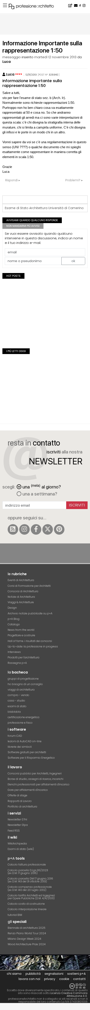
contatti (79, 979)
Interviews (14, 652)
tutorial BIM (15, 915)
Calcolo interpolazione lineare (27, 909)
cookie (64, 979)
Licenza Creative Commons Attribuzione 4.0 (69, 994)
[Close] (2, 1007)
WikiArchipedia (17, 843)
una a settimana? (39, 494)
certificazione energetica (23, 717)
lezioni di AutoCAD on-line (25, 741)
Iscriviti (77, 505)
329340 (53, 74)
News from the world (21, 630)
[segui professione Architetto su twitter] (47, 529)
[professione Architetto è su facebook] (36, 529)
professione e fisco (20, 722)
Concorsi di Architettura (23, 591)
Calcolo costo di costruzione (26, 904)
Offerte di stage (17, 795)
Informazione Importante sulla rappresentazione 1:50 (32, 83)
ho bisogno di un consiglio (25, 684)
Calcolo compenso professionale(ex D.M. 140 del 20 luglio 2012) (30, 888)
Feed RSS (14, 830)
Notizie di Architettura (21, 597)
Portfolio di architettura (22, 806)
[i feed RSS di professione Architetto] (13, 529)
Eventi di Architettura (21, 580)
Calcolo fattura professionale (27, 864)
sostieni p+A (76, 973)
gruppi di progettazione (23, 678)
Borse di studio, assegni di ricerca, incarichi (35, 779)
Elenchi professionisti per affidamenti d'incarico (38, 784)
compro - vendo (18, 695)
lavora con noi (29, 979)
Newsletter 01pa (18, 825)
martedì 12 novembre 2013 (55, 57)
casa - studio (16, 700)
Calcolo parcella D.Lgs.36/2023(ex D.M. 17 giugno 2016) (28, 871)
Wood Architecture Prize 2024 (27, 944)
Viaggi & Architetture (21, 602)
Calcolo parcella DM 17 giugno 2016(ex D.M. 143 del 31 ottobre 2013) (30, 880)
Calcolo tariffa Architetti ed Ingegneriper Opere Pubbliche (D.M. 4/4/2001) (31, 897)
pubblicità (33, 973)
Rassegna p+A (17, 663)
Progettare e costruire (21, 635)
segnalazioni (54, 973)
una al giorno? (41, 486)
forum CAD (15, 736)
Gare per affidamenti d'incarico (28, 790)
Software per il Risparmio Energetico (31, 758)
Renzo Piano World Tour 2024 (27, 933)
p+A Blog (13, 619)
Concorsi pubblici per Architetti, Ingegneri (35, 773)
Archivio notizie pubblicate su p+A (30, 613)
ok (73, 261)
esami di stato (17, 706)
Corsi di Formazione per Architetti (29, 586)
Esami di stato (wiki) (21, 849)
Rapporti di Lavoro (20, 801)
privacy (49, 979)
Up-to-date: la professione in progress (33, 646)
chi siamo (14, 973)
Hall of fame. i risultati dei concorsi (30, 641)
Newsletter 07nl (17, 819)
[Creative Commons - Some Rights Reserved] (45, 986)
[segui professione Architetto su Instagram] (24, 529)
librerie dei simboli (20, 747)
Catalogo (14, 624)
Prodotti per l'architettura (23, 657)
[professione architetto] (34, 7)
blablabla (14, 712)
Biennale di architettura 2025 (26, 928)
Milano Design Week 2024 (24, 939)
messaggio (11, 57)
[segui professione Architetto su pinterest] (59, 529)
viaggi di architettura (21, 689)
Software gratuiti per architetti (27, 752)
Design (12, 608)
